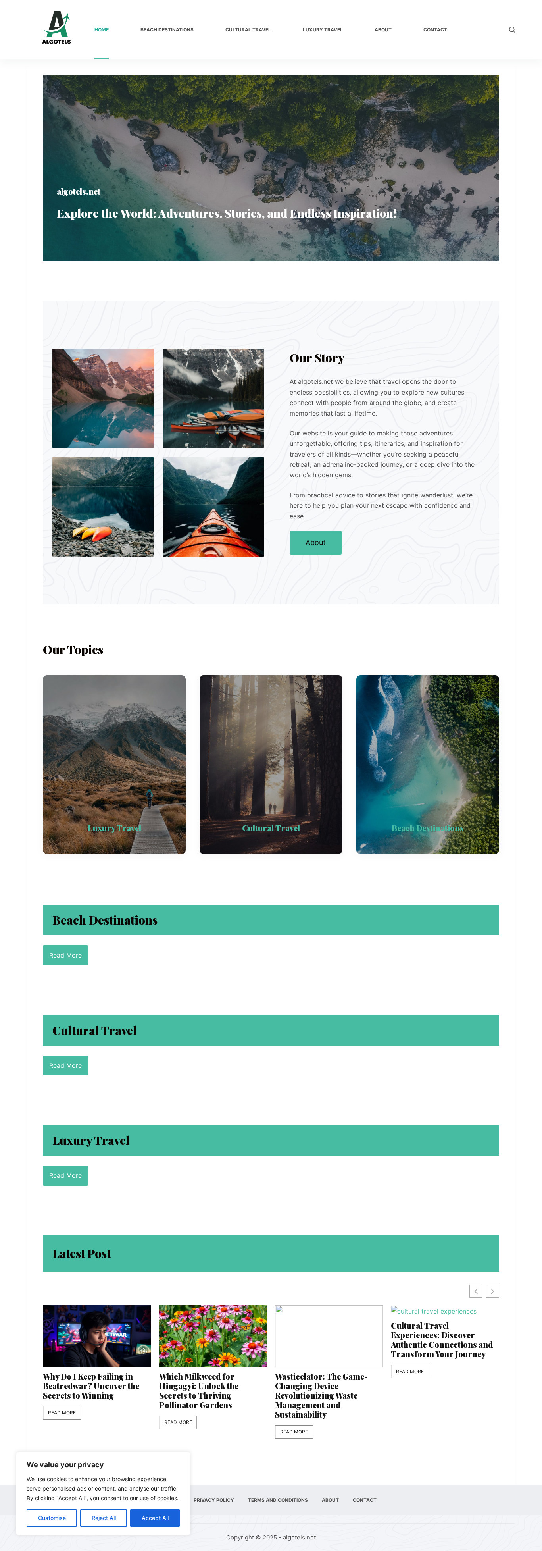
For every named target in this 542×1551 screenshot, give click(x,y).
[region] (103, 1493)
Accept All (155, 1517)
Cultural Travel (248, 30)
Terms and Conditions (278, 1500)
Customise (52, 1517)
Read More (62, 1413)
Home (101, 30)
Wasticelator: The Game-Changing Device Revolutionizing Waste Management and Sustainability (321, 1395)
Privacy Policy (214, 1500)
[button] (492, 1291)
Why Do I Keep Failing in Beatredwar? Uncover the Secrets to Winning (91, 1386)
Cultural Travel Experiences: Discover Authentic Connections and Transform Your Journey (442, 1340)
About (383, 30)
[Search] (512, 30)
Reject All (104, 1517)
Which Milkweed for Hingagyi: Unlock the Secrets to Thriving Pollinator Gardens (198, 1391)
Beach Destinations (167, 30)
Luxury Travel (323, 30)
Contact (435, 30)
